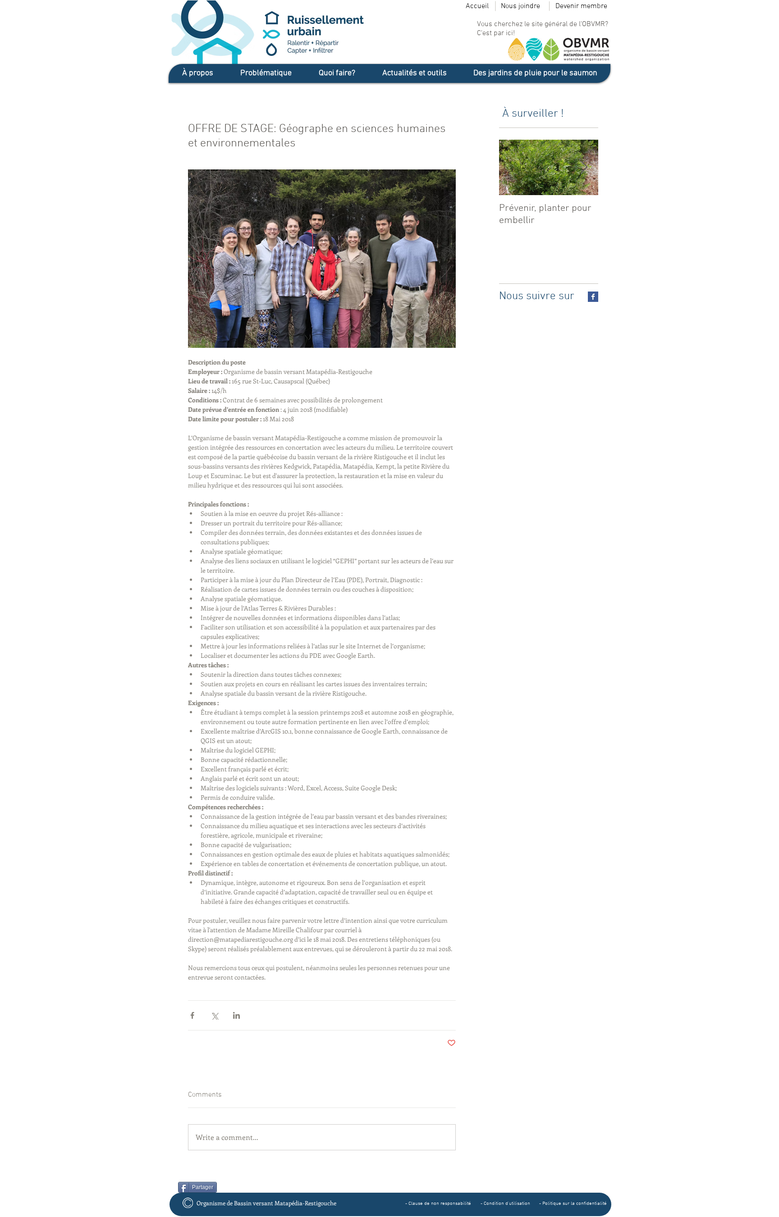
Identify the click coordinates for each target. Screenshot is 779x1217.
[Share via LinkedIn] (236, 1015)
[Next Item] (584, 167)
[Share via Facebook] (192, 1015)
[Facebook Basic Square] (593, 297)
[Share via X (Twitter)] (214, 1015)
